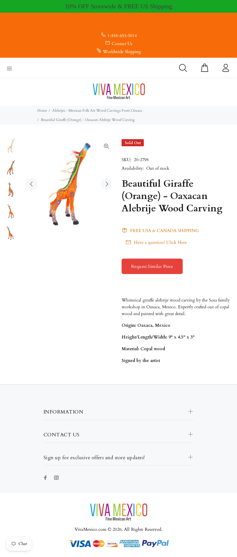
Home (42, 110)
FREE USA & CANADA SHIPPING (164, 231)
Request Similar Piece (152, 266)
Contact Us (122, 44)
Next (106, 184)
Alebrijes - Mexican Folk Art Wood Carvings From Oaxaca (97, 110)
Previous (31, 184)
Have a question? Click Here (160, 242)
